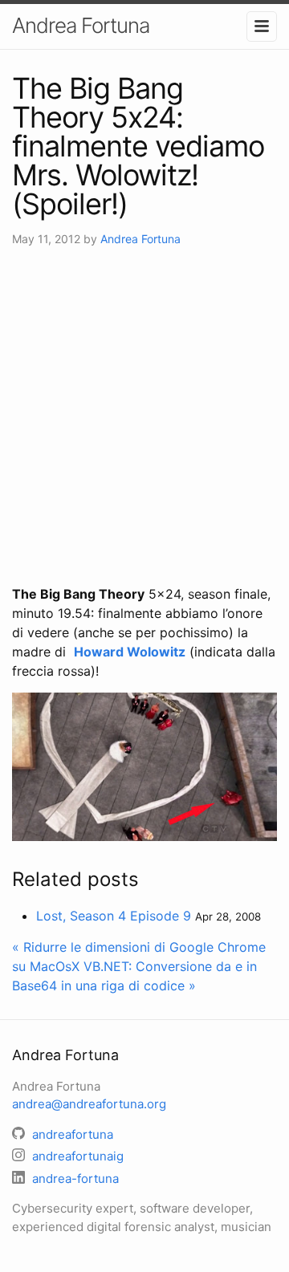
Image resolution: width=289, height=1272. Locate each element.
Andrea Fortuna (80, 25)
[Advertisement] (144, 415)
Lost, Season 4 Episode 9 (113, 916)
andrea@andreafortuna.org (89, 1103)
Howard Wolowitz (129, 652)
